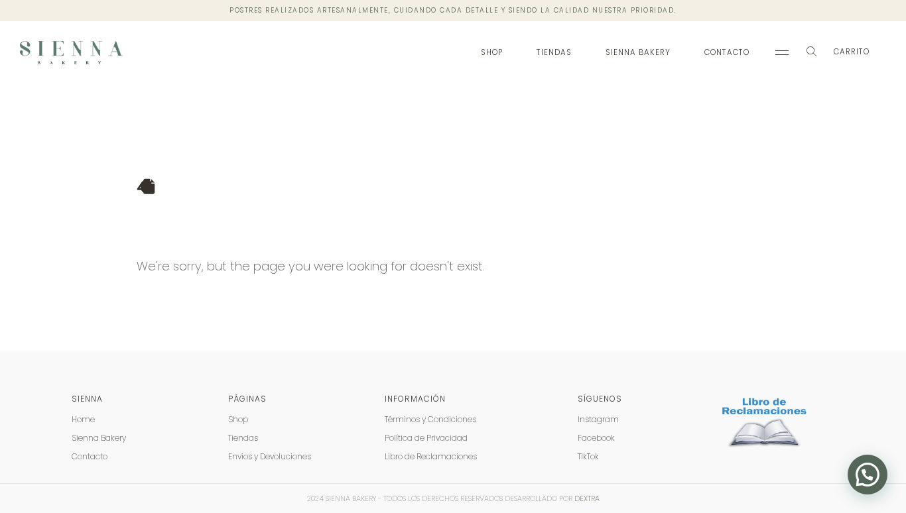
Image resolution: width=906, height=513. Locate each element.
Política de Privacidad (426, 437)
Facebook (596, 437)
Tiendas (554, 52)
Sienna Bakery (638, 52)
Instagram (598, 419)
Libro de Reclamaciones (431, 456)
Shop (492, 52)
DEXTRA (587, 498)
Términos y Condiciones (430, 419)
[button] (811, 52)
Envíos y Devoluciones (269, 456)
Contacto (726, 52)
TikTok (588, 456)
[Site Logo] (71, 52)
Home (83, 419)
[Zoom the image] (766, 401)
